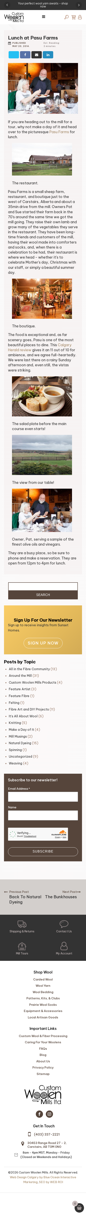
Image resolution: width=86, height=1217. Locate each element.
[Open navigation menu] (43, 17)
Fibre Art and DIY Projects (29, 709)
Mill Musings (18, 736)
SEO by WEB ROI (51, 1182)
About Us (43, 1061)
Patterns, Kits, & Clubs (43, 998)
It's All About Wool (23, 716)
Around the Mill (20, 676)
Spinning (15, 750)
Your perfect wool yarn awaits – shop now (43, 5)
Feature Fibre (19, 696)
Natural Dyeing (20, 743)
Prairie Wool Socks (43, 1005)
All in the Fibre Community (29, 669)
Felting (14, 703)
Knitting (15, 723)
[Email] (36, 54)
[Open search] (66, 17)
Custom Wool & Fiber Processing (43, 1036)
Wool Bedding (43, 992)
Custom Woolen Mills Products (32, 682)
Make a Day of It (21, 730)
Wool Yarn (43, 986)
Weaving (15, 763)
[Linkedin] (48, 54)
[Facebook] (25, 54)
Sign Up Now (43, 643)
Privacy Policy (43, 1067)
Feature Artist (19, 689)
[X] (14, 54)
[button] (22, 927)
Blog (43, 1055)
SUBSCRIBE (43, 851)
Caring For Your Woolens (43, 1042)
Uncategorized (20, 756)
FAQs (43, 1049)
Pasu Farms (59, 132)
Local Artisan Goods (43, 1017)
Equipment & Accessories (43, 1011)
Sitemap (43, 1074)
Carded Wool (43, 979)
